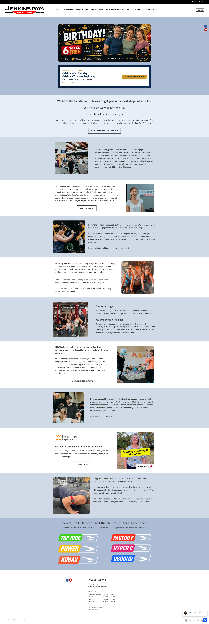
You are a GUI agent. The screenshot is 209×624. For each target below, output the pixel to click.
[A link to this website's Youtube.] (205, 29)
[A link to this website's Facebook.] (205, 26)
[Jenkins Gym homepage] (25, 10)
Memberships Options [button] (82, 380)
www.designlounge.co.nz (26, 620)
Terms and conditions (95, 607)
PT (128, 10)
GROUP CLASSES (82, 10)
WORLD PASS (149, 10)
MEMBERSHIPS (68, 10)
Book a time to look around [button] (104, 130)
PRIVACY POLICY (93, 610)
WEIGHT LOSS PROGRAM (115, 10)
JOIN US (200, 10)
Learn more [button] (82, 464)
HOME (57, 10)
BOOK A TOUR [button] (87, 208)
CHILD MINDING (97, 10)
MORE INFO (136, 10)
